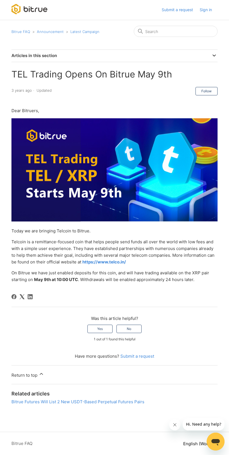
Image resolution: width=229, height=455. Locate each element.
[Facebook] (13, 296)
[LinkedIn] (30, 296)
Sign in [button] (206, 9)
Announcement (50, 31)
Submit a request (177, 9)
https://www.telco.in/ (104, 262)
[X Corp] (22, 296)
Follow (206, 91)
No (129, 329)
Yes (100, 329)
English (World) (198, 443)
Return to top (25, 375)
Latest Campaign (84, 31)
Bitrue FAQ (20, 31)
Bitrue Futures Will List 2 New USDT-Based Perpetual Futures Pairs (77, 401)
